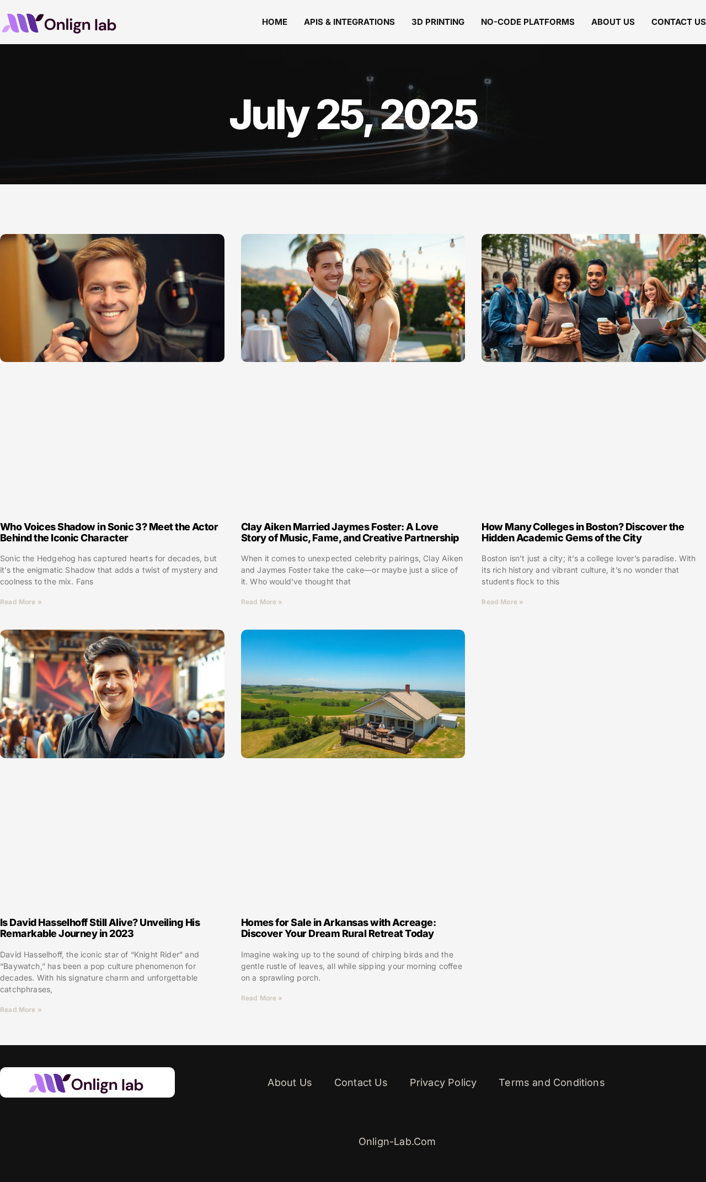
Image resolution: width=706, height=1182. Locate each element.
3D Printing (437, 22)
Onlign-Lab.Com (397, 1141)
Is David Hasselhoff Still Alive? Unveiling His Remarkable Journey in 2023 (100, 928)
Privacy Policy (443, 1082)
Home (274, 22)
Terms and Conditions (552, 1082)
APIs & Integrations (349, 22)
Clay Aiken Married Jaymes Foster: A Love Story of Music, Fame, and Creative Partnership (350, 532)
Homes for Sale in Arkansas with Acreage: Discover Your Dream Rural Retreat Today (338, 928)
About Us (613, 22)
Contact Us (678, 22)
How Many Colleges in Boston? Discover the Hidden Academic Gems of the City (583, 532)
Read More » (21, 602)
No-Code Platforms (528, 22)
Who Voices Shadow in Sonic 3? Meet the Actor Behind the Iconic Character (109, 532)
